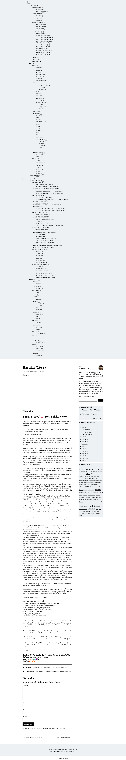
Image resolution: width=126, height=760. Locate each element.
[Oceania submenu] (40, 158)
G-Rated (42, 667)
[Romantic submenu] (41, 326)
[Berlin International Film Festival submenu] (57, 233)
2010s (92, 474)
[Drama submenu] (39, 302)
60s (93, 469)
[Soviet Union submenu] (43, 164)
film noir (90, 495)
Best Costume (92, 480)
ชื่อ (24, 702)
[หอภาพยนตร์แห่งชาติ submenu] (45, 182)
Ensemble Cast (82, 492)
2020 (84, 448)
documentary (35, 667)
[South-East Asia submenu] (48, 102)
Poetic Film (63, 671)
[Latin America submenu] (43, 153)
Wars (97, 513)
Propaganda (81, 506)
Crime (81, 490)
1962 (87, 471)
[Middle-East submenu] (45, 99)
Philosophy (56, 671)
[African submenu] (40, 65)
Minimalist (94, 499)
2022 (85, 444)
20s (82, 469)
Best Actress (85, 478)
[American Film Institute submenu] (50, 190)
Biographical (94, 484)
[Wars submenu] (38, 344)
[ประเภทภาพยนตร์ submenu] (43, 22)
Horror (93, 497)
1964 (91, 471)
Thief (83, 513)
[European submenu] (41, 114)
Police (94, 504)
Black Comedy (82, 486)
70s (96, 469)
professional (64, 667)
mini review (54, 667)
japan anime (98, 497)
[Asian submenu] (38, 82)
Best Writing (87, 484)
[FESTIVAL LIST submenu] (40, 231)
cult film (85, 490)
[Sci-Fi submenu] (38, 331)
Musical (81, 502)
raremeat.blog (85, 368)
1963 (89, 471)
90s (33, 671)
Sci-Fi (80, 511)
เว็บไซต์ (25, 716)
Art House (91, 476)
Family (101, 492)
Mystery (86, 502)
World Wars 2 (81, 515)
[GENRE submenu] (35, 279)
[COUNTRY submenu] (37, 63)
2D (79, 469)
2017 (85, 456)
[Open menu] (24, 179)
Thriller (87, 513)
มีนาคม (87, 429)
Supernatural (88, 511)
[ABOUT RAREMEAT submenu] (42, 6)
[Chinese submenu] (42, 84)
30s (84, 469)
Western (100, 513)
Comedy (88, 486)
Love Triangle (84, 499)
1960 (84, 471)
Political (97, 504)
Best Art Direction (93, 478)
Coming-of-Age (95, 486)
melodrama (90, 499)
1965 (94, 471)
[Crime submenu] (38, 296)
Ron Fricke (69, 671)
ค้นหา (100, 400)
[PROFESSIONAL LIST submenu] (43, 181)
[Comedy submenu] (39, 290)
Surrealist (94, 511)
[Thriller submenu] (40, 341)
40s (87, 469)
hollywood (47, 667)
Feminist (85, 495)
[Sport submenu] (38, 335)
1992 (30, 671)
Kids (80, 499)
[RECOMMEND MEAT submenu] (43, 175)
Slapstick (83, 511)
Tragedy (92, 513)
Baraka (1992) (34, 367)
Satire (97, 509)
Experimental (95, 492)
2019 (85, 451)
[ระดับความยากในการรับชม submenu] (48, 45)
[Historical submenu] (41, 313)
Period (80, 504)
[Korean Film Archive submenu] (48, 212)
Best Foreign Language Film (95, 482)
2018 (85, 453)
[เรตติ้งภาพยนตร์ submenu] (42, 32)
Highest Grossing (81, 497)
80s (99, 469)
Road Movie (81, 509)
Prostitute (85, 506)
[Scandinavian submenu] (46, 140)
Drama (98, 489)
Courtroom (101, 486)
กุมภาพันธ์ (89, 432)
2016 (85, 458)
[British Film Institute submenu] (48, 195)
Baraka (36, 671)
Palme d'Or (100, 501)
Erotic (91, 492)
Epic (88, 492)
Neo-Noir (90, 501)
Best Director (98, 480)
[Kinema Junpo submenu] (43, 207)
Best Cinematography (84, 480)
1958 (82, 471)
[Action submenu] (39, 281)
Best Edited (81, 482)
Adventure (81, 476)
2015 (84, 460)
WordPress (66, 758)
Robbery (85, 509)
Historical (87, 497)
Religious (99, 506)
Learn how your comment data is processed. (54, 728)
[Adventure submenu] (42, 287)
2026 (84, 427)
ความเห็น (26, 685)
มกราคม (88, 434)
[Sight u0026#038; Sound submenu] (48, 218)
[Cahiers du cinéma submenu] (46, 201)
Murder (99, 499)
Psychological (92, 506)
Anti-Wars (86, 476)
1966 (96, 471)
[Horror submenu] (39, 320)
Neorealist (95, 501)
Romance (91, 509)
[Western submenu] (40, 354)
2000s (88, 474)
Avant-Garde (96, 476)
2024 (85, 439)
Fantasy (81, 495)
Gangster (93, 495)
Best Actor (81, 478)
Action (96, 474)
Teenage (80, 513)
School (100, 509)
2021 (84, 446)
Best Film (86, 482)
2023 (85, 441)
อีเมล (24, 709)
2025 (85, 437)
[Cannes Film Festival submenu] (48, 249)
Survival (98, 511)
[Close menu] (28, 2)
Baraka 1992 (42, 671)
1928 (79, 471)
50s (90, 469)
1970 (101, 471)
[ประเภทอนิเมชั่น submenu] (43, 13)
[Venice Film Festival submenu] (48, 264)
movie (58, 667)
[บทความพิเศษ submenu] (41, 7)
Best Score (81, 484)
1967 (99, 471)
